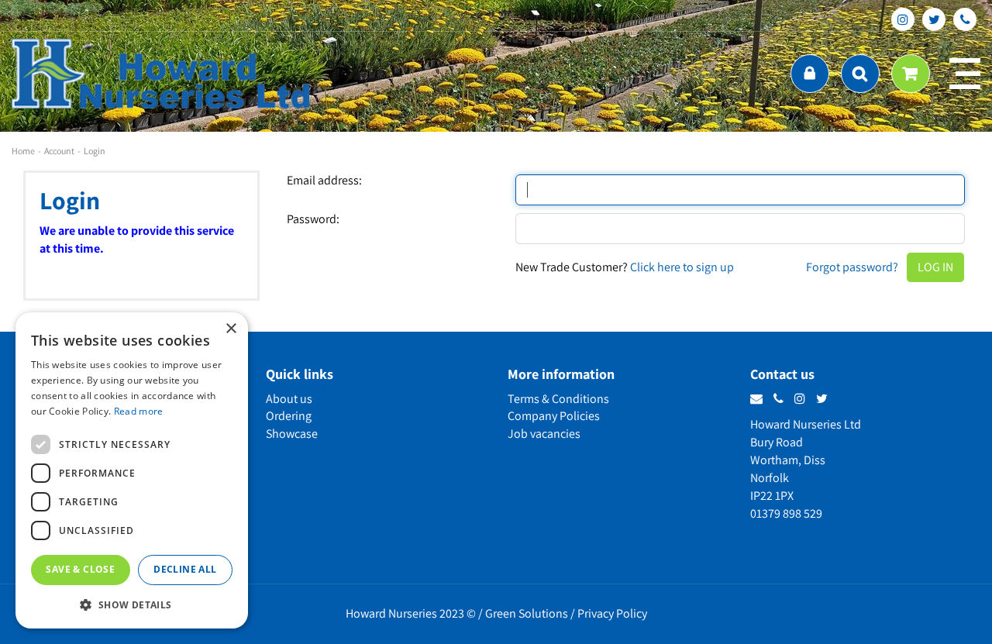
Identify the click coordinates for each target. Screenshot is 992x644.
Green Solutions (526, 613)
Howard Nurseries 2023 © (411, 613)
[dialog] (132, 470)
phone (964, 19)
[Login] (809, 73)
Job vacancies (544, 433)
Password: (313, 219)
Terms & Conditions (558, 399)
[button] (131, 604)
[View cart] (910, 73)
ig (902, 19)
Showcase (292, 433)
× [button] (230, 329)
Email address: (324, 180)
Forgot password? (852, 267)
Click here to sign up (682, 267)
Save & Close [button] (80, 569)
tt (934, 19)
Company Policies (554, 416)
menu (964, 73)
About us (289, 399)
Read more (139, 411)
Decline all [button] (184, 569)
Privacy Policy (612, 613)
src (860, 73)
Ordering (289, 416)
